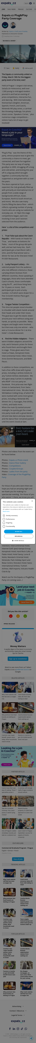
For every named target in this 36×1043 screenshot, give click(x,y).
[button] (18, 541)
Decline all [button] (19, 536)
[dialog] (18, 521)
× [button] (32, 501)
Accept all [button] (18, 531)
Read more (6, 511)
